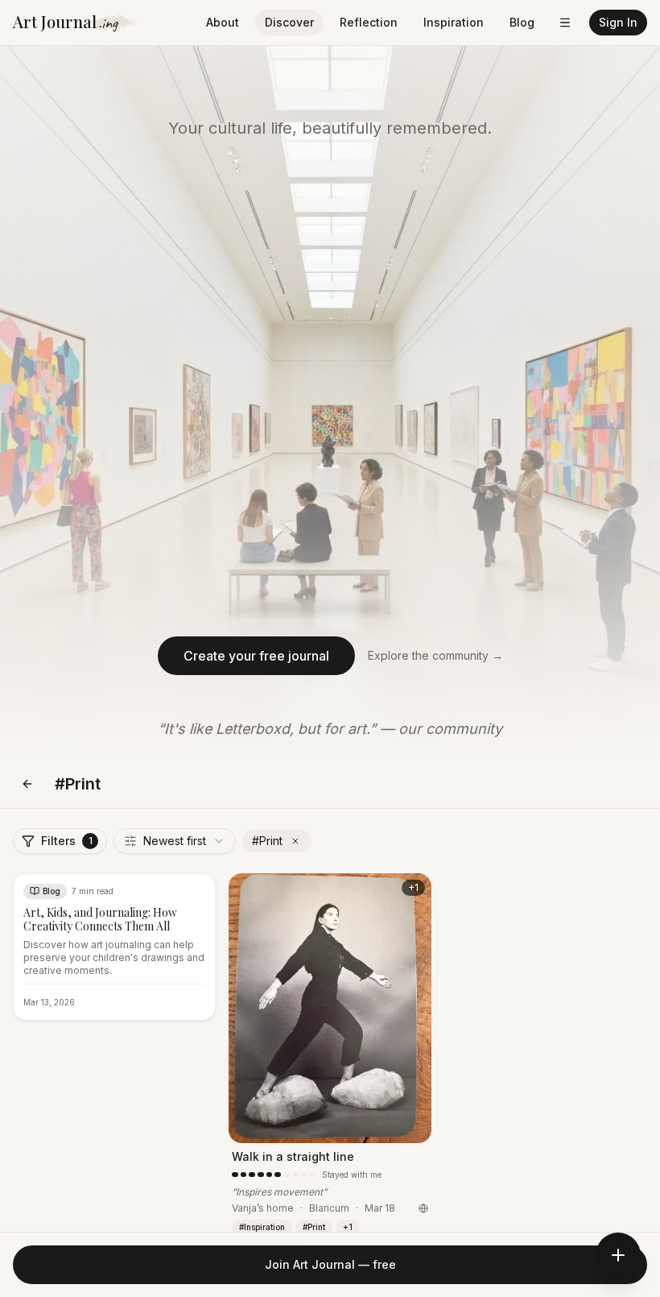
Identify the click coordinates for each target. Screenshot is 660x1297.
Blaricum (329, 1208)
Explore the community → (435, 655)
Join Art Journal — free (330, 1264)
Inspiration (453, 22)
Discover (289, 22)
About (222, 22)
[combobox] (174, 841)
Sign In (618, 22)
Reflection (369, 22)
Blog (521, 22)
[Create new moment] (618, 1255)
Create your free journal (256, 656)
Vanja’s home (263, 1208)
